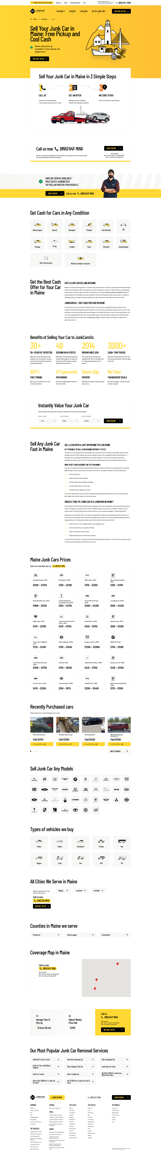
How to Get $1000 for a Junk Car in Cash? (44, 1081)
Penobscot (36, 935)
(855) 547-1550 (124, 3)
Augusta (71, 1117)
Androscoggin (72, 935)
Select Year (42, 416)
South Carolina (91, 1133)
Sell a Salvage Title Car (75, 1066)
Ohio (89, 1128)
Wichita (71, 1108)
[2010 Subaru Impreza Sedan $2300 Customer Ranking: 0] (67, 725)
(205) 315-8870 (43, 900)
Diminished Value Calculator (56, 1122)
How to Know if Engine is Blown (56, 1132)
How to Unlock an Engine (55, 1134)
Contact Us (33, 1124)
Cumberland (106, 935)
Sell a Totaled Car (73, 1074)
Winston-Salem (73, 1137)
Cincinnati (71, 1110)
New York (90, 1108)
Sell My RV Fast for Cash (41, 1059)
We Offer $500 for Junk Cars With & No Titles (112, 1074)
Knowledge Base (75, 3)
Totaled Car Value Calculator (56, 1117)
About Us (32, 1108)
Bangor (61, 890)
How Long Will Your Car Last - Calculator (56, 1124)
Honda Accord (115, 1110)
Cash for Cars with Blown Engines (41, 1066)
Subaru (113, 1119)
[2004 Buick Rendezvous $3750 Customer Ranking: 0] (41, 725)
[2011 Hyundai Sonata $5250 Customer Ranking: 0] (93, 725)
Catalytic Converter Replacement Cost (54, 1137)
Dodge (113, 1117)
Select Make (64, 416)
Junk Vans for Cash (108, 1066)
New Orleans (72, 1135)
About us (58, 3)
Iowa (89, 1115)
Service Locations (34, 1110)
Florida (89, 1135)
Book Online (111, 148)
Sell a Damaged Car (108, 1059)
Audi (113, 1122)
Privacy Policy (33, 1119)
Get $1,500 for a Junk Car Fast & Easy (78, 1081)
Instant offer (120, 11)
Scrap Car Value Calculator (43, 3)
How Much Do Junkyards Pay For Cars (56, 1148)
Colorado (90, 1117)
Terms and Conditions (35, 1122)
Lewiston (79, 890)
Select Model (86, 416)
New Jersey (90, 1112)
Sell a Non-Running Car (75, 1059)
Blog (65, 3)
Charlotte (71, 1122)
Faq (84, 3)
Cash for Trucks (38, 1074)
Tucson (71, 1131)
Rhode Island (91, 1122)
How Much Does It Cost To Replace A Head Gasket (55, 1144)
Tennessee (90, 1119)
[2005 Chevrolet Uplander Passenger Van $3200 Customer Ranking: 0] (119, 725)
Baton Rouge (72, 1133)
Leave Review (57, 1097)
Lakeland (71, 1115)
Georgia (90, 1137)
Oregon (90, 1131)
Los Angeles (72, 1112)
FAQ (31, 1112)
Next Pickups (115, 751)
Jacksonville (72, 1124)
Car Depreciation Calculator (56, 1119)
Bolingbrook (72, 1119)
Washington (91, 1126)
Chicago (71, 1126)
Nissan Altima (115, 1112)
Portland (97, 890)
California (90, 1124)
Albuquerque (72, 1128)
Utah (89, 1110)
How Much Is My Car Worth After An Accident (57, 1141)
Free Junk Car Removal (54, 1108)
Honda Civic (115, 1108)
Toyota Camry (115, 1115)
